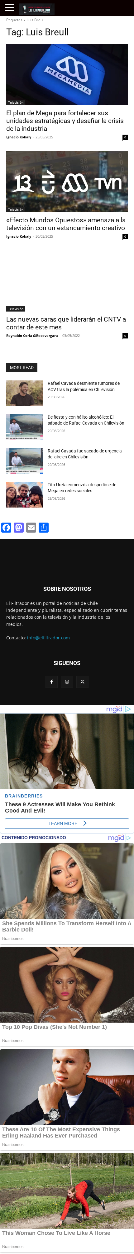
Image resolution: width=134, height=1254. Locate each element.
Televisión (15, 102)
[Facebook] (51, 682)
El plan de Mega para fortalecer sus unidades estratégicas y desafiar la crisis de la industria (65, 120)
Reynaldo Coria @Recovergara (32, 335)
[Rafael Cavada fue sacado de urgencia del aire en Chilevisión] (24, 461)
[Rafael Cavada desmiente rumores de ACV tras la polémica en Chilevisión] (24, 393)
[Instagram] (67, 682)
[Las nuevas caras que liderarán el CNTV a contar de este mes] (67, 281)
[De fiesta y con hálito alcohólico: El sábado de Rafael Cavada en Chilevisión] (24, 427)
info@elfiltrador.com (48, 638)
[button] (10, 7)
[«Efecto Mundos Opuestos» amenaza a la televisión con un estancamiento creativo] (67, 181)
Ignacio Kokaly (18, 137)
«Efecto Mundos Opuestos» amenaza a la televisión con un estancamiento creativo (66, 224)
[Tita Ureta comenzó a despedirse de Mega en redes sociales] (24, 495)
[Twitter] (82, 682)
